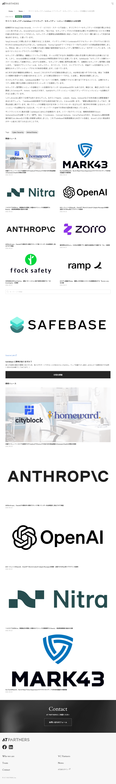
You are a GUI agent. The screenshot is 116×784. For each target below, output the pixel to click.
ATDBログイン (63, 769)
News (21, 11)
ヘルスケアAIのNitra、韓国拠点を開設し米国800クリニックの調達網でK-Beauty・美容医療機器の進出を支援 (28, 208)
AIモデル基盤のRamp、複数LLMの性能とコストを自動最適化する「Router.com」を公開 (85, 282)
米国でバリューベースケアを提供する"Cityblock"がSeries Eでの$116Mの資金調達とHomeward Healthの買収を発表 (30, 171)
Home (11, 11)
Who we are (8, 756)
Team (5, 763)
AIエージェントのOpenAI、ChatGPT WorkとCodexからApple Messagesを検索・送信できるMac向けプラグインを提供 (85, 208)
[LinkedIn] (11, 747)
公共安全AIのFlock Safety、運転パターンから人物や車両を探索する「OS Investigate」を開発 (28, 282)
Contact (6, 769)
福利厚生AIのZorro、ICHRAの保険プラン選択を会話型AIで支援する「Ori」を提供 (85, 245)
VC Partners (64, 756)
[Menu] (112, 3)
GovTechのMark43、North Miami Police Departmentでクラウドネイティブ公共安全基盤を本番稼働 (85, 171)
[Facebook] (4, 747)
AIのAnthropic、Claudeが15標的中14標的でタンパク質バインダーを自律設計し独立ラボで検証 (30, 245)
